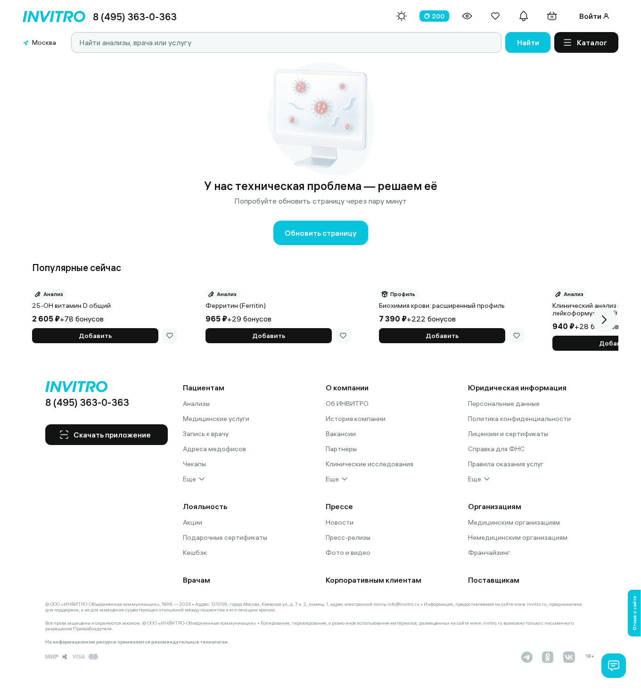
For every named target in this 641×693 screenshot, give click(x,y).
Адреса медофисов (214, 449)
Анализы (196, 403)
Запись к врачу (206, 433)
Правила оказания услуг (505, 464)
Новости (339, 522)
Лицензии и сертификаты (508, 433)
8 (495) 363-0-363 (135, 17)
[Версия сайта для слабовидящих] (467, 16)
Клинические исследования (369, 464)
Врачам (196, 580)
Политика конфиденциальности (519, 418)
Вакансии (341, 433)
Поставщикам (493, 580)
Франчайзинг (489, 552)
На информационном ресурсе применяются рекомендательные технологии (136, 642)
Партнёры (341, 449)
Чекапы (194, 464)
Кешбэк (195, 552)
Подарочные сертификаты (225, 537)
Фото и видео (348, 552)
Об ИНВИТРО (347, 403)
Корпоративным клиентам (373, 580)
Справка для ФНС (496, 449)
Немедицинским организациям (517, 537)
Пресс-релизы (348, 537)
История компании (356, 418)
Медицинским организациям (514, 522)
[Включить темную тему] (401, 16)
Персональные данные (504, 403)
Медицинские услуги (216, 418)
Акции (192, 522)
